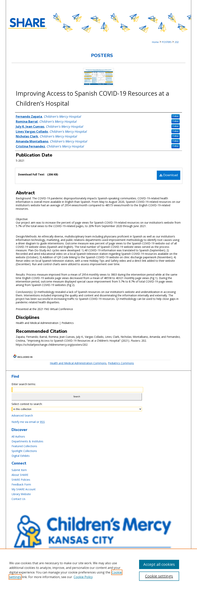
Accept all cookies (159, 564)
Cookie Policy (83, 577)
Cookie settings (159, 576)
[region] (98, 570)
